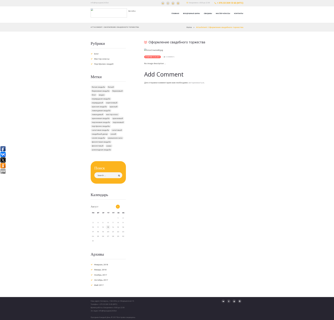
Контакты (238, 13)
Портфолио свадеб (104, 64)
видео (101, 95)
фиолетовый (97, 146)
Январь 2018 (100, 269)
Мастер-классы (223, 13)
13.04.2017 (156, 57)
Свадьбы (208, 13)
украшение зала (115, 138)
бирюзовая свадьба (100, 91)
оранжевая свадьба (100, 118)
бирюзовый (117, 91)
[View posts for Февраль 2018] (118, 207)
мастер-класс (112, 114)
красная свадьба (99, 106)
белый (111, 87)
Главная (175, 13)
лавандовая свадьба (101, 110)
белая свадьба (98, 87)
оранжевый (117, 118)
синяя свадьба (98, 138)
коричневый (111, 102)
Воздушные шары (191, 13)
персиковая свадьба (101, 122)
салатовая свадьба (100, 130)
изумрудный (97, 102)
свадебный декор (100, 134)
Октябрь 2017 (101, 280)
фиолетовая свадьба (101, 142)
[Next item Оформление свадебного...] (218, 50)
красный (113, 106)
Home (189, 27)
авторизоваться (196, 82)
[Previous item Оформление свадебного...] (169, 50)
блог (94, 95)
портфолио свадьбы (101, 126)
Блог (96, 53)
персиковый (118, 122)
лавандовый (97, 114)
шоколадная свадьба (101, 150)
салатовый (117, 130)
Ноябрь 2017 (100, 275)
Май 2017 (99, 285)
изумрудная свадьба (101, 99)
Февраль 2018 (101, 264)
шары (108, 146)
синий (113, 134)
